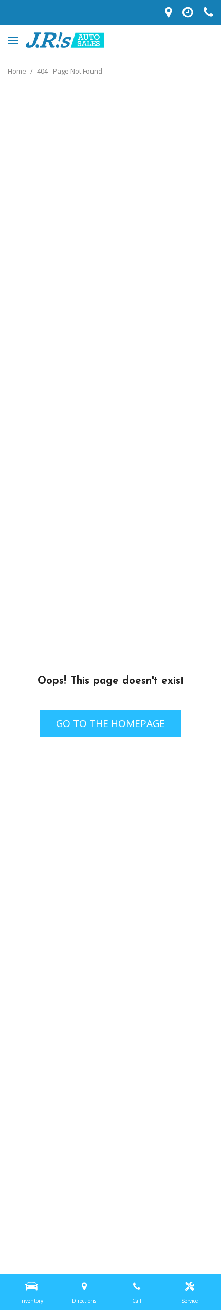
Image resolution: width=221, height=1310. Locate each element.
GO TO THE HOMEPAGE (110, 723)
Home (18, 71)
